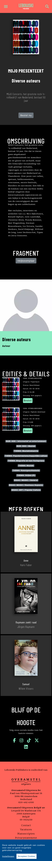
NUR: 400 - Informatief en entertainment (26, 441)
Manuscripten (26, 833)
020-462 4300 (26, 802)
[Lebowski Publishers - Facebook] (14, 740)
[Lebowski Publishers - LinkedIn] (26, 746)
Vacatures (26, 829)
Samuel (26, 684)
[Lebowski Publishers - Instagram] (21, 740)
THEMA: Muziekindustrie (26, 451)
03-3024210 (26, 819)
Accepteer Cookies (26, 856)
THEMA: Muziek (26, 465)
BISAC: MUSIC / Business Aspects (26, 485)
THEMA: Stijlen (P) (26, 475)
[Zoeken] (47, 6)
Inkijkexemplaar (26, 260)
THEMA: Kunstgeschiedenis (26, 470)
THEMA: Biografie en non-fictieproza (26, 461)
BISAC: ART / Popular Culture (26, 490)
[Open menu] (5, 6)
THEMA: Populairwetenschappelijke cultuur (26, 456)
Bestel (28, 400)
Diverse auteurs (16, 339)
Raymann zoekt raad (26, 622)
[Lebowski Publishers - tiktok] (29, 740)
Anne (26, 560)
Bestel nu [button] (26, 115)
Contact (26, 825)
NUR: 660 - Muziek (26, 446)
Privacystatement (26, 837)
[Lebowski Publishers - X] (36, 740)
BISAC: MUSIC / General (26, 480)
